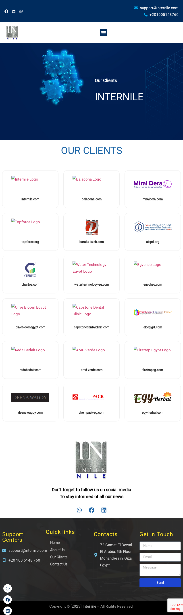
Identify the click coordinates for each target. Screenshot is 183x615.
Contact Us (58, 564)
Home (55, 543)
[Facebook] (6, 11)
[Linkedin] (14, 11)
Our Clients (58, 557)
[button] (103, 32)
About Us (57, 550)
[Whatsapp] (21, 11)
